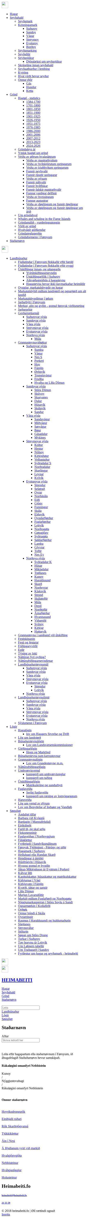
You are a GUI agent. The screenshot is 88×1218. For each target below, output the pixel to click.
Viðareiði (40, 620)
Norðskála (41, 496)
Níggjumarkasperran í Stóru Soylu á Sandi (45, 902)
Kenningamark (27, 25)
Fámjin (38, 368)
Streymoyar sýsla (37, 328)
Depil (38, 606)
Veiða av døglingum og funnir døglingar (52, 204)
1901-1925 (33, 116)
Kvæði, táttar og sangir (32, 887)
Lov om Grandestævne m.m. (44, 763)
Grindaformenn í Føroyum (35, 237)
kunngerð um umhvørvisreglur (45, 774)
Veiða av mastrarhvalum (41, 160)
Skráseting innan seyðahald (35, 65)
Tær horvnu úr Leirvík (32, 942)
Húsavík (39, 404)
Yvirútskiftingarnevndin (41, 273)
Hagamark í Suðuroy (31, 851)
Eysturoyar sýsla (36, 331)
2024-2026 (33, 145)
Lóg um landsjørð (29, 737)
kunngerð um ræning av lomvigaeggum (51, 796)
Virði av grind (27, 226)
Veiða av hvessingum (40, 197)
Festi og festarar (28, 642)
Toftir (38, 551)
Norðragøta (41, 529)
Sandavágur (42, 419)
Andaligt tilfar (27, 814)
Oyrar (38, 492)
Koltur (38, 445)
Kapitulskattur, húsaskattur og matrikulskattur (47, 876)
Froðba (39, 379)
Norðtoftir (40, 609)
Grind (13, 94)
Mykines (40, 437)
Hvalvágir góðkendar (31, 230)
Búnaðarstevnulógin (31, 741)
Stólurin (23, 931)
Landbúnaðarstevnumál (33, 664)
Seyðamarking (27, 50)
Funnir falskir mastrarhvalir (43, 189)
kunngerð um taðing (39, 778)
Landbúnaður (18, 258)
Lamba (38, 543)
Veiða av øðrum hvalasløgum (37, 156)
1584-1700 (33, 101)
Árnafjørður (42, 613)
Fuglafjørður (42, 521)
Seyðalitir (24, 54)
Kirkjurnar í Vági (29, 880)
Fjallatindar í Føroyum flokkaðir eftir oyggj (45, 265)
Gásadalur (40, 434)
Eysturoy (32, 43)
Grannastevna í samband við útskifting (43, 635)
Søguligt (15, 810)
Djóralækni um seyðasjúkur (44, 61)
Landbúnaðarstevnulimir (34, 697)
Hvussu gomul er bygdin (34, 865)
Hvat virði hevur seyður (33, 76)
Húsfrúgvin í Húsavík (32, 862)
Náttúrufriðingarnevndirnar (35, 660)
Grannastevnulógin (30, 759)
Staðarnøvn (17, 241)
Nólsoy (39, 452)
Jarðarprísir (25, 309)
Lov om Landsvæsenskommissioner (49, 745)
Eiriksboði (24, 825)
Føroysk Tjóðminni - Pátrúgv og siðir (42, 847)
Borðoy (31, 47)
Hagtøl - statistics (29, 98)
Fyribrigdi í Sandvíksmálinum (37, 843)
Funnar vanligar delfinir (41, 193)
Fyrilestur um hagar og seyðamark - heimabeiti (48, 953)
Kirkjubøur (41, 456)
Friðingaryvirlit (27, 646)
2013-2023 (33, 142)
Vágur (38, 353)
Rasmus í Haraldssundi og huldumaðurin (44, 920)
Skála (38, 510)
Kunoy (38, 576)
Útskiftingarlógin (29, 781)
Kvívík (38, 478)
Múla (37, 338)
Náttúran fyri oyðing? (32, 657)
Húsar (38, 565)
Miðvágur (40, 423)
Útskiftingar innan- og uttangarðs (39, 269)
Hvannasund (42, 617)
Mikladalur (41, 569)
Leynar (39, 474)
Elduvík (39, 514)
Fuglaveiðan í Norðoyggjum (36, 836)
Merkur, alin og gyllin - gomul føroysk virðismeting (51, 306)
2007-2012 (33, 138)
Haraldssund (42, 580)
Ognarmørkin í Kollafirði (34, 906)
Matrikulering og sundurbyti (44, 785)
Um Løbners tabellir (31, 946)
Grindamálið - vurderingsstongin (39, 222)
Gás (28, 83)
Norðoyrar (41, 587)
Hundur (31, 87)
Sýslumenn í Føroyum (32, 723)
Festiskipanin (26, 639)
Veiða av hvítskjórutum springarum (48, 164)
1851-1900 (33, 112)
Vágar (30, 36)
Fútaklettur (25, 840)
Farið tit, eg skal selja (31, 829)
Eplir (21, 649)
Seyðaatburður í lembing (34, 69)
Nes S (38, 357)
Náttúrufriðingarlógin (31, 767)
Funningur (41, 507)
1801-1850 (33, 109)
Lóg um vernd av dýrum (34, 803)
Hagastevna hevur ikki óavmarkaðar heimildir (55, 284)
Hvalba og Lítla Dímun (49, 382)
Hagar (14, 14)
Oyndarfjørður (43, 518)
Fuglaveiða (25, 789)
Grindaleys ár (26, 149)
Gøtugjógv (41, 532)
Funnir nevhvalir (37, 171)
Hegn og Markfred (38, 752)
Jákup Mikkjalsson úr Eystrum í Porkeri (43, 869)
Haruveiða (25, 799)
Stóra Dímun (42, 390)
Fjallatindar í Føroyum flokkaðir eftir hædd (45, 262)
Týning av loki (27, 653)
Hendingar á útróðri (30, 858)
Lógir (13, 726)
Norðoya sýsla (35, 335)
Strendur (39, 485)
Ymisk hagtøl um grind (33, 153)
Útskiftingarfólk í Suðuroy (43, 276)
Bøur (37, 430)
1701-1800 (33, 105)
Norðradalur (42, 467)
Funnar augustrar (37, 200)
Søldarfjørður (43, 540)
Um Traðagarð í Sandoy (33, 950)
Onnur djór (25, 80)
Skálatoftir (41, 598)
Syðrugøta (41, 536)
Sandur (39, 412)
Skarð (38, 584)
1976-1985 (33, 127)
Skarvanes (41, 397)
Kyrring (23, 72)
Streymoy (32, 39)
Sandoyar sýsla (36, 320)
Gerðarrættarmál (28, 313)
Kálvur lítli (25, 873)
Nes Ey (39, 554)
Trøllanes (40, 573)
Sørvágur (40, 426)
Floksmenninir (27, 832)
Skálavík (40, 408)
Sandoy (31, 32)
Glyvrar (39, 547)
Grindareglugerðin (30, 233)
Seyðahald (16, 17)
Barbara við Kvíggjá (31, 818)
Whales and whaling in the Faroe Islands (44, 219)
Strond (38, 595)
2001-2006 (33, 134)
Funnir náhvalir (36, 182)
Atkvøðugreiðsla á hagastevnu (45, 280)
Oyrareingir (25, 917)
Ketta (29, 90)
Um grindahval (27, 215)
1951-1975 (33, 123)
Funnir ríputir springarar (41, 175)
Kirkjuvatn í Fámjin (30, 884)
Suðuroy (31, 28)
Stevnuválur (26, 928)
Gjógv (38, 503)
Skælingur (41, 470)
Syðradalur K (43, 562)
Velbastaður (42, 459)
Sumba (38, 349)
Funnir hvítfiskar (37, 186)
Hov (37, 364)
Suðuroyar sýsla (36, 317)
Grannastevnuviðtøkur (32, 342)
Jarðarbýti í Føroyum (31, 302)
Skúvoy (39, 393)
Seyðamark (25, 21)
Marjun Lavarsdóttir (31, 895)
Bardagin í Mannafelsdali (34, 821)
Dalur (38, 401)
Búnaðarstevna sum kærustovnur (39, 756)
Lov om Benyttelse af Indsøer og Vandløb (45, 807)
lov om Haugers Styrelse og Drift (47, 734)
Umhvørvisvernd (29, 770)
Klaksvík (40, 591)
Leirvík (39, 525)
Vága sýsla (33, 324)
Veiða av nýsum (36, 178)
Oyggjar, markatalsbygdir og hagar (40, 287)
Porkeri (39, 360)
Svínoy (39, 624)
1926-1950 (33, 120)
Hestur (38, 448)
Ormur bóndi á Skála (31, 913)
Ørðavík (39, 371)
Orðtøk (22, 909)
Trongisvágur (43, 375)
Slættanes (24, 924)
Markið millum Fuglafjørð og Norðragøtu (44, 898)
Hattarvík (40, 631)
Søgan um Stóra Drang (33, 935)
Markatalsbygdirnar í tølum (35, 298)
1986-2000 (33, 131)
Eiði (37, 499)
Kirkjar (39, 628)
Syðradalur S (42, 463)
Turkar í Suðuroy (29, 939)
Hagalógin (25, 730)
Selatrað (39, 488)
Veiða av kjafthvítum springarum (47, 167)
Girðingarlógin (27, 748)
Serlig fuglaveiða (37, 792)
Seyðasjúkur (26, 58)
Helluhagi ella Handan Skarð (36, 854)
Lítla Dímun (26, 891)
